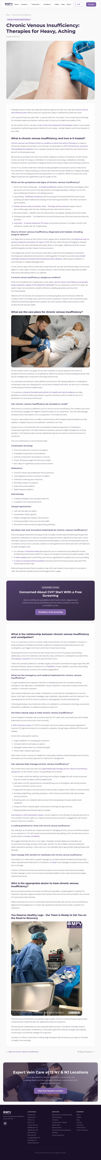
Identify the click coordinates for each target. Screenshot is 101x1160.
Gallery (57, 4)
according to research (20, 659)
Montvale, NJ (32, 1132)
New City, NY (32, 1135)
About (69, 4)
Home (16, 4)
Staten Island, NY (33, 1143)
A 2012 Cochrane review (21, 725)
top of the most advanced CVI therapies (56, 125)
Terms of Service (82, 1130)
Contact (91, 4)
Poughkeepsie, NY (34, 1138)
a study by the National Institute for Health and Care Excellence (48, 392)
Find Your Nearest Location (50, 1091)
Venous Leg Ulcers (58, 1135)
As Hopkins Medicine (47, 187)
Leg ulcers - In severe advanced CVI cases (31, 223)
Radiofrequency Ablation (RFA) (62, 1115)
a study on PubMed (31, 836)
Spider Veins (56, 1125)
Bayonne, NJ (32, 1117)
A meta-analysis (20, 557)
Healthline (50, 666)
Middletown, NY (33, 1130)
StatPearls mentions (34, 196)
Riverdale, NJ (32, 1140)
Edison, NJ (31, 1122)
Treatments (35, 4)
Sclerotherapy (56, 1117)
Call (78, 4)
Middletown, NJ (33, 1127)
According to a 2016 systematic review (27, 815)
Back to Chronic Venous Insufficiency (24, 1052)
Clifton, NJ (31, 1120)
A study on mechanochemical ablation (29, 561)
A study (53, 862)
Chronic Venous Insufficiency (21, 15)
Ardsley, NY (31, 1115)
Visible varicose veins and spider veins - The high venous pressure (41, 206)
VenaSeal (55, 1120)
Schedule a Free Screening (50, 612)
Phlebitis (55, 1132)
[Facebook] (5, 1123)
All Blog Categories (84, 1052)
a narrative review (32, 551)
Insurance (80, 1125)
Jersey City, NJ (33, 1125)
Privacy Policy (81, 1127)
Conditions (47, 4)
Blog (63, 4)
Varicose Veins (57, 1127)
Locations (24, 4)
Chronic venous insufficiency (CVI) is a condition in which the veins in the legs (43, 143)
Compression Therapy (59, 1122)
